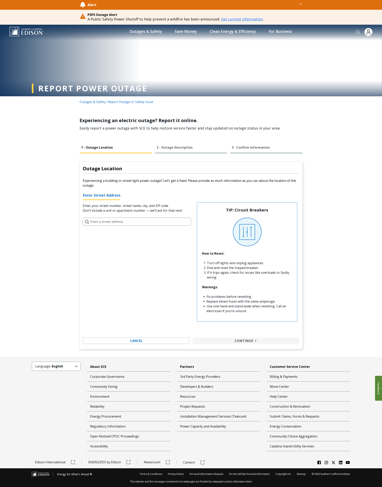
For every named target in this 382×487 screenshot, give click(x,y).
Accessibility (99, 446)
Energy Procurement (105, 416)
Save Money (186, 31)
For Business (280, 31)
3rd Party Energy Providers (200, 376)
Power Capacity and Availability (203, 426)
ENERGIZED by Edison (104, 462)
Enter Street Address (101, 195)
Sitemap (301, 474)
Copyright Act (283, 474)
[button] (358, 32)
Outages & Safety (146, 31)
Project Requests (192, 406)
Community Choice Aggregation (293, 436)
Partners (187, 366)
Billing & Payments (284, 376)
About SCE (98, 366)
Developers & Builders (196, 386)
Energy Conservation (285, 426)
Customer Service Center (290, 366)
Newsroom (152, 462)
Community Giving (103, 386)
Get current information (242, 19)
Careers (189, 462)
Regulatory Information (108, 426)
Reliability (97, 406)
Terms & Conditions (151, 474)
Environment (99, 396)
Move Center (279, 386)
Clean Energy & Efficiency (233, 31)
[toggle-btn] (199, 4)
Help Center (279, 396)
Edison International (50, 462)
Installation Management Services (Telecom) (213, 416)
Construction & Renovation (290, 406)
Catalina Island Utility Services (292, 446)
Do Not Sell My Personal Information (249, 474)
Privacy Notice (176, 474)
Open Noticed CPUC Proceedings (114, 436)
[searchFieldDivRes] (87, 221)
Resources (188, 396)
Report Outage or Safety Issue (130, 102)
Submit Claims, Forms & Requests (294, 416)
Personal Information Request (206, 474)
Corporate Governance (107, 376)
